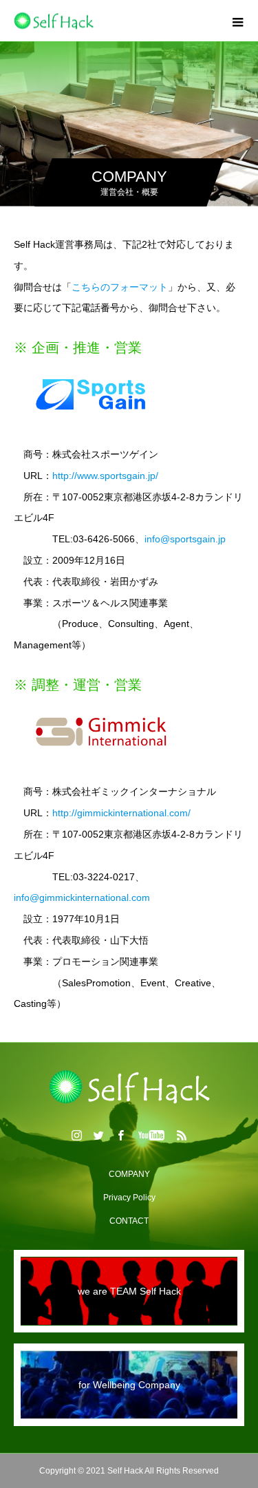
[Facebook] (120, 1135)
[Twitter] (98, 1135)
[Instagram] (76, 1135)
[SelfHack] (129, 1087)
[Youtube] (151, 1135)
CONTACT (129, 1221)
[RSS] (182, 1135)
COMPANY (129, 1174)
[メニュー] (237, 20)
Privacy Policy (129, 1197)
